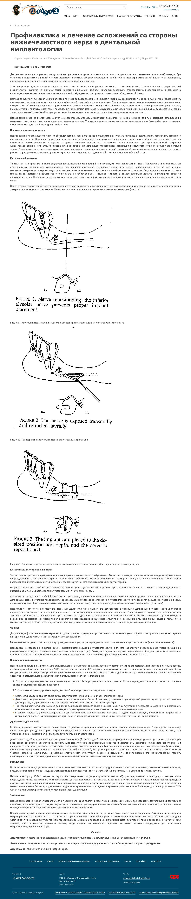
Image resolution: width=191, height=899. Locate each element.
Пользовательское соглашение (122, 893)
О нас (67, 16)
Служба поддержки (131, 882)
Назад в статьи (21, 25)
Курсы (175, 16)
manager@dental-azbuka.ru (136, 878)
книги (50, 861)
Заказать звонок (171, 9)
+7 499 (23, 878)
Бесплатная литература (107, 861)
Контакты (163, 16)
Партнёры (141, 861)
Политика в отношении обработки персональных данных (80, 893)
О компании (36, 861)
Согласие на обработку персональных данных (159, 893)
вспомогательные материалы (74, 861)
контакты (156, 861)
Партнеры (150, 16)
